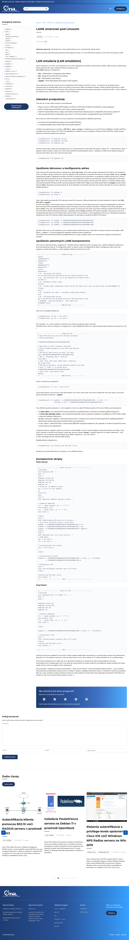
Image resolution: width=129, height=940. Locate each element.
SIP (6, 79)
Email (47, 750)
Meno (5, 750)
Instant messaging (10, 43)
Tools (7, 81)
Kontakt (123, 935)
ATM (7, 32)
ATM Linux (50, 23)
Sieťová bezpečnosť (11, 74)
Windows (8, 91)
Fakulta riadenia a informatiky (25, 2)
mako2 (26, 840)
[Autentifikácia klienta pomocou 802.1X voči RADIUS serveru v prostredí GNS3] (22, 802)
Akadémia (83, 908)
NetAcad (8, 61)
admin (57, 37)
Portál (7, 69)
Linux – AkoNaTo (10, 56)
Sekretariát (83, 912)
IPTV (7, 50)
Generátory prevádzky (11, 36)
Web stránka (91, 750)
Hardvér (8, 38)
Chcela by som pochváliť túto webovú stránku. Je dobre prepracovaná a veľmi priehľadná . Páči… (36, 916)
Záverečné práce (10, 98)
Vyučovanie (9, 86)
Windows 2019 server (11, 94)
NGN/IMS (8, 64)
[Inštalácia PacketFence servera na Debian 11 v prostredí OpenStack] (64, 802)
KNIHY (7, 54)
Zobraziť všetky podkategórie (16, 106)
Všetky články (8, 784)
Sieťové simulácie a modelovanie (15, 76)
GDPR (118, 935)
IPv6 (7, 52)
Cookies (111, 935)
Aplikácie (8, 29)
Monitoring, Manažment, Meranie (14, 59)
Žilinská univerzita (8, 2)
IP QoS (7, 45)
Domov (38, 23)
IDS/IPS (8, 41)
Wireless (8, 96)
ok (34, 909)
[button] (3, 832)
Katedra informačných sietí (45, 2)
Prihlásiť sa (120, 9)
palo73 (124, 852)
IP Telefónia (9, 47)
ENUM (7, 34)
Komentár (5, 723)
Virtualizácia (9, 83)
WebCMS (8, 89)
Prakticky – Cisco (10, 71)
